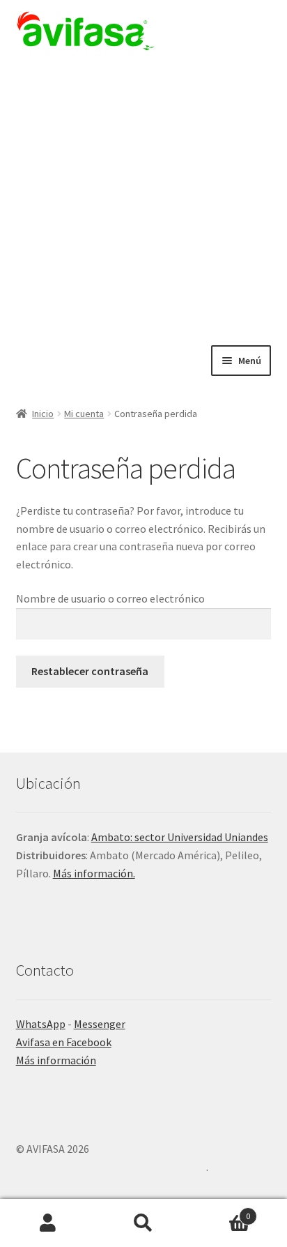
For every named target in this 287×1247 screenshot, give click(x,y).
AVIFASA (85, 31)
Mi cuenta (84, 413)
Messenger (99, 1024)
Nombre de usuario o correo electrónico (110, 598)
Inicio (43, 413)
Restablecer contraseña (89, 671)
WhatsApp (40, 1024)
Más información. (94, 873)
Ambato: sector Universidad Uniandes (179, 837)
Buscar (143, 1223)
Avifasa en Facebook (63, 1042)
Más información (56, 1060)
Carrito (221, 1211)
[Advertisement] (143, 194)
